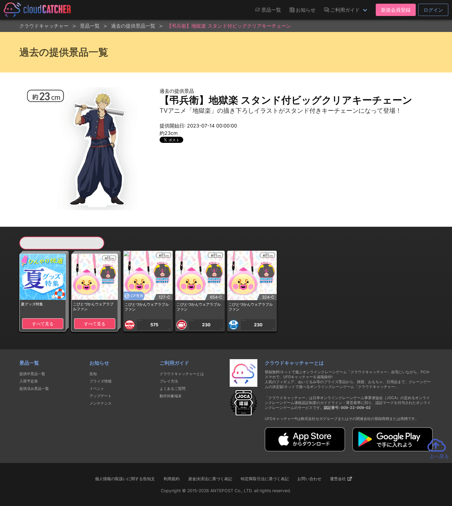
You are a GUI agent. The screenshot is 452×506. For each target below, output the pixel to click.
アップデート (100, 396)
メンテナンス (100, 403)
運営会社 (338, 478)
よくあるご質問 (172, 388)
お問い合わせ (309, 478)
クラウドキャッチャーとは (182, 373)
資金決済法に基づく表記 (210, 478)
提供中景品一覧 (32, 373)
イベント (96, 388)
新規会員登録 (395, 10)
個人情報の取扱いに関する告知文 (125, 478)
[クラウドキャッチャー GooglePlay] (392, 449)
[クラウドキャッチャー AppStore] (305, 449)
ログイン (433, 10)
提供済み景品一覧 (34, 388)
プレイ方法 (169, 381)
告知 (93, 373)
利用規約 (172, 478)
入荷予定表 (28, 381)
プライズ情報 (100, 381)
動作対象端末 (171, 396)
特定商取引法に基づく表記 (265, 478)
